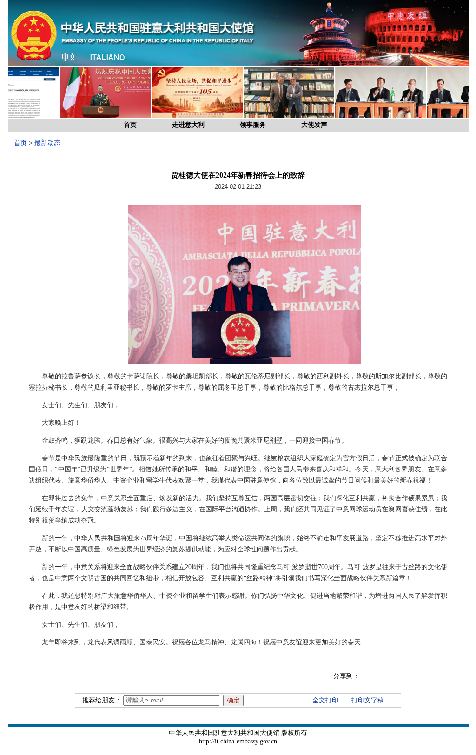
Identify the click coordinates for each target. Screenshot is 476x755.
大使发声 (314, 124)
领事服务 (253, 124)
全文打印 (325, 700)
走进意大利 (188, 124)
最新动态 (47, 142)
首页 (130, 124)
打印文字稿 (367, 700)
